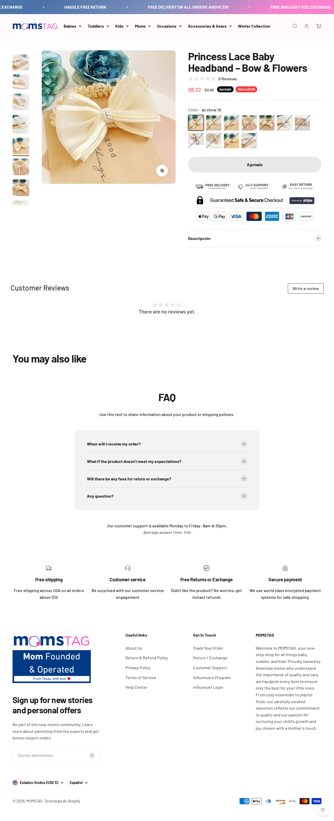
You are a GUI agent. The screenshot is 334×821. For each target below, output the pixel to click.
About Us (134, 647)
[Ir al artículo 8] (21, 168)
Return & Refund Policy (147, 657)
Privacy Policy (138, 667)
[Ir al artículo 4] (21, 82)
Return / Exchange (210, 657)
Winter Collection (254, 25)
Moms (140, 25)
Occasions (166, 25)
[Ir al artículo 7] (21, 147)
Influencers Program (212, 677)
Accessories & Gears (207, 25)
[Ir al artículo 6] (21, 125)
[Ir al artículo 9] (21, 188)
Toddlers (96, 25)
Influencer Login (208, 687)
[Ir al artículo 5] (21, 103)
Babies (70, 25)
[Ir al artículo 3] (21, 63)
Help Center (136, 687)
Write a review (306, 288)
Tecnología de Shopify (62, 801)
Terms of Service (141, 677)
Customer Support (210, 667)
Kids (119, 25)
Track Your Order (208, 647)
